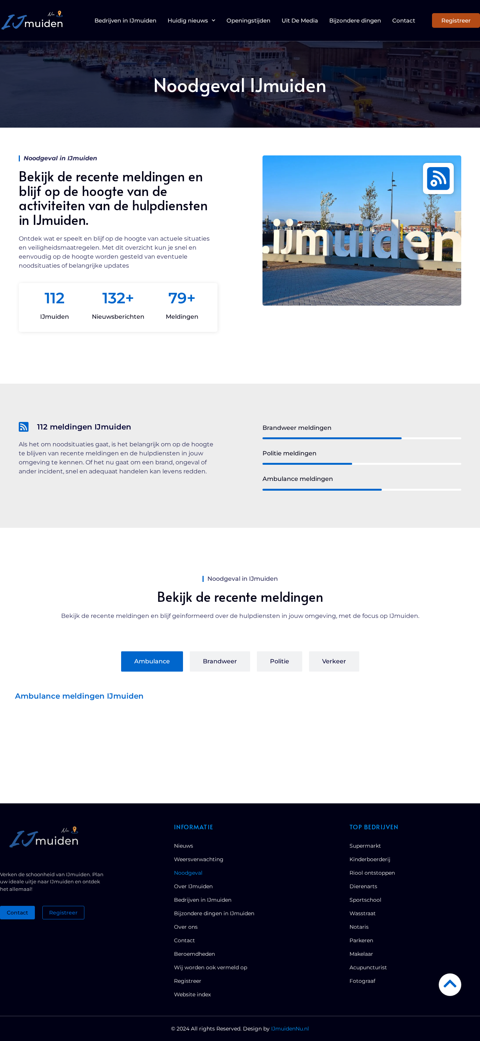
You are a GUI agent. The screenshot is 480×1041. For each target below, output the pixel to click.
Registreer (187, 981)
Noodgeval (188, 872)
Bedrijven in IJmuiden (125, 20)
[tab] (152, 661)
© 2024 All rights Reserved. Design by (240, 1028)
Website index (192, 994)
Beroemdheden (194, 954)
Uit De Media (300, 20)
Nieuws (183, 845)
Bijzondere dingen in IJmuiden (214, 913)
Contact (403, 20)
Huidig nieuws (188, 20)
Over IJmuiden (193, 886)
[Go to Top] (450, 983)
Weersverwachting (199, 859)
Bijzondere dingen (355, 20)
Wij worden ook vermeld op (210, 967)
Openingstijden (248, 20)
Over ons (186, 926)
